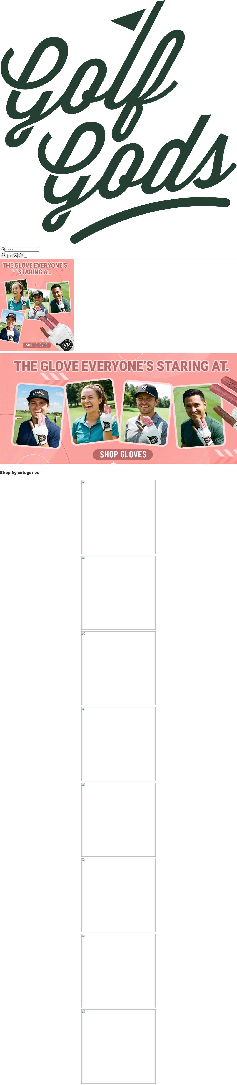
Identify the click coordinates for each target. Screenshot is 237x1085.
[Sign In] (15, 255)
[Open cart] (20, 255)
